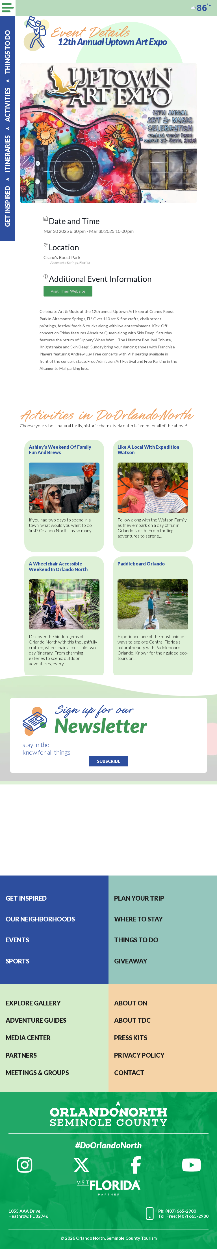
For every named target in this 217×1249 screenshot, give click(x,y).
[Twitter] (81, 1165)
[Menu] (8, 8)
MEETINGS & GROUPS (37, 1072)
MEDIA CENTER (28, 1038)
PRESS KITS (130, 1038)
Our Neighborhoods (40, 919)
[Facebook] (135, 1165)
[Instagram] (24, 1165)
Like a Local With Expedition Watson (148, 449)
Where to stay (138, 919)
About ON (130, 1003)
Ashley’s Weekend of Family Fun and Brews (60, 449)
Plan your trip (139, 898)
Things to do (136, 940)
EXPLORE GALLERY (33, 1003)
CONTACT (129, 1072)
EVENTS (17, 940)
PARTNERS (21, 1055)
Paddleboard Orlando (141, 563)
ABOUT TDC (132, 1020)
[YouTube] (191, 1165)
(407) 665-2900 (180, 1210)
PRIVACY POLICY (139, 1055)
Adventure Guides (36, 1020)
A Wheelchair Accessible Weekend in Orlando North (58, 566)
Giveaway (130, 961)
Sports (17, 961)
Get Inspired (26, 898)
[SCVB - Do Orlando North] (108, 1112)
